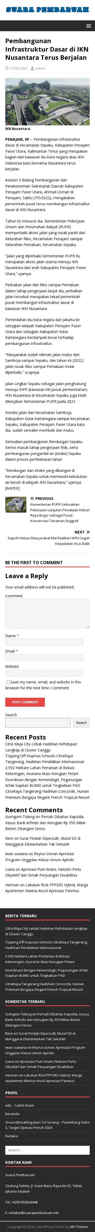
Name (11, 635)
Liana (10, 869)
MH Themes (79, 1227)
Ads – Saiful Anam (19, 1105)
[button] (88, 25)
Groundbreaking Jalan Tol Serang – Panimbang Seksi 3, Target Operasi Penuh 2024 (47, 1125)
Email (10, 651)
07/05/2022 (18, 68)
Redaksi (11, 1136)
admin (40, 68)
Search (11, 714)
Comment (13, 595)
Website (12, 666)
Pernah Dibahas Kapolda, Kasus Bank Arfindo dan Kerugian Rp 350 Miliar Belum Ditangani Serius (45, 822)
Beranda (12, 1113)
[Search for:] (47, 1149)
